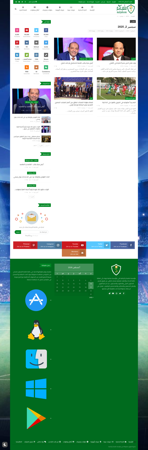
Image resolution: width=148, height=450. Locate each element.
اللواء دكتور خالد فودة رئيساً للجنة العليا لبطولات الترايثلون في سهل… (28, 127)
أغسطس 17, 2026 (130, 31)
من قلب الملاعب (53, 441)
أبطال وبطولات (34, 10)
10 (91, 283)
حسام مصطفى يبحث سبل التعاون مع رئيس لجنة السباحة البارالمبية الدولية (27, 137)
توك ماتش (40, 441)
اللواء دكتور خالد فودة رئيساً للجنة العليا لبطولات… (31, 189)
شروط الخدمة (90, 2)
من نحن (103, 2)
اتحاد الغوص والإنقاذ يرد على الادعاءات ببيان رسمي (27, 118)
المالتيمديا (19, 441)
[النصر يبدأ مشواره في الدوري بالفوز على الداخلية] (116, 88)
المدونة (109, 2)
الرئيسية (114, 2)
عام (91, 98)
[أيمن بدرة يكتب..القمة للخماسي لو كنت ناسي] (73, 49)
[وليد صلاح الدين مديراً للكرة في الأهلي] (116, 49)
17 (91, 287)
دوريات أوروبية (59, 10)
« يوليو (91, 297)
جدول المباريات (28, 441)
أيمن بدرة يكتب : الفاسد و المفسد (32, 106)
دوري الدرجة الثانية (130, 98)
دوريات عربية (71, 10)
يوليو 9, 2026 (100, 31)
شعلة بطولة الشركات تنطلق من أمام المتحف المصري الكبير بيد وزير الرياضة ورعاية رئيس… (74, 103)
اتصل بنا (97, 2)
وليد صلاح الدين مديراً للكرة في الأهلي (122, 63)
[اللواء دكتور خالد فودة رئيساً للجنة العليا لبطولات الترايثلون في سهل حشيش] (46, 129)
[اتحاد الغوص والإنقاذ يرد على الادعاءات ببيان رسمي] (46, 119)
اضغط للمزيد (23, 10)
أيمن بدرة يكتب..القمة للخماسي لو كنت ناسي (77, 63)
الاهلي (133, 59)
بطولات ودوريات (47, 10)
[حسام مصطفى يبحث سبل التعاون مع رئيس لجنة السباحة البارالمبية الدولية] (46, 138)
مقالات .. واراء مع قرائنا (86, 59)
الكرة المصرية (82, 10)
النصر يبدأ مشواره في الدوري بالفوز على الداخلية (119, 102)
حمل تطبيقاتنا (82, 2)
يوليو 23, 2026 (109, 31)
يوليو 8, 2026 (92, 31)
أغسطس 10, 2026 (119, 31)
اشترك (18, 232)
